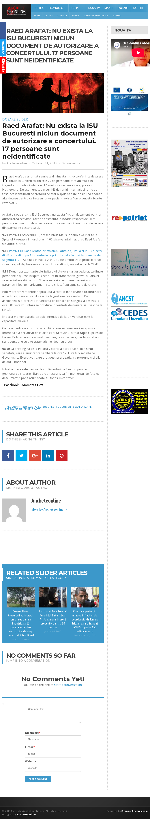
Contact (62, 15)
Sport (108, 8)
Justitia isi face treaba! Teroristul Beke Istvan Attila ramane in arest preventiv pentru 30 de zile (53, 619)
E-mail (30, 747)
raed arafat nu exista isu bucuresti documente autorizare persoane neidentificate (48, 408)
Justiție (138, 8)
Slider (22, 119)
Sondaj (117, 15)
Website (30, 761)
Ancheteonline (16, 163)
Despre (48, 15)
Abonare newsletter (96, 15)
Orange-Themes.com (134, 811)
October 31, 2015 (44, 163)
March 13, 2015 (20, 639)
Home (37, 15)
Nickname (32, 732)
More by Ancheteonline (47, 509)
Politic (39, 8)
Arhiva (75, 15)
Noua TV (94, 8)
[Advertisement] (68, 547)
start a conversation (68, 685)
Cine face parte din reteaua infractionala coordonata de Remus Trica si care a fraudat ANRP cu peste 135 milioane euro (85, 621)
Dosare (123, 8)
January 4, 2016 (52, 631)
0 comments (71, 163)
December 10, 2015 (84, 635)
